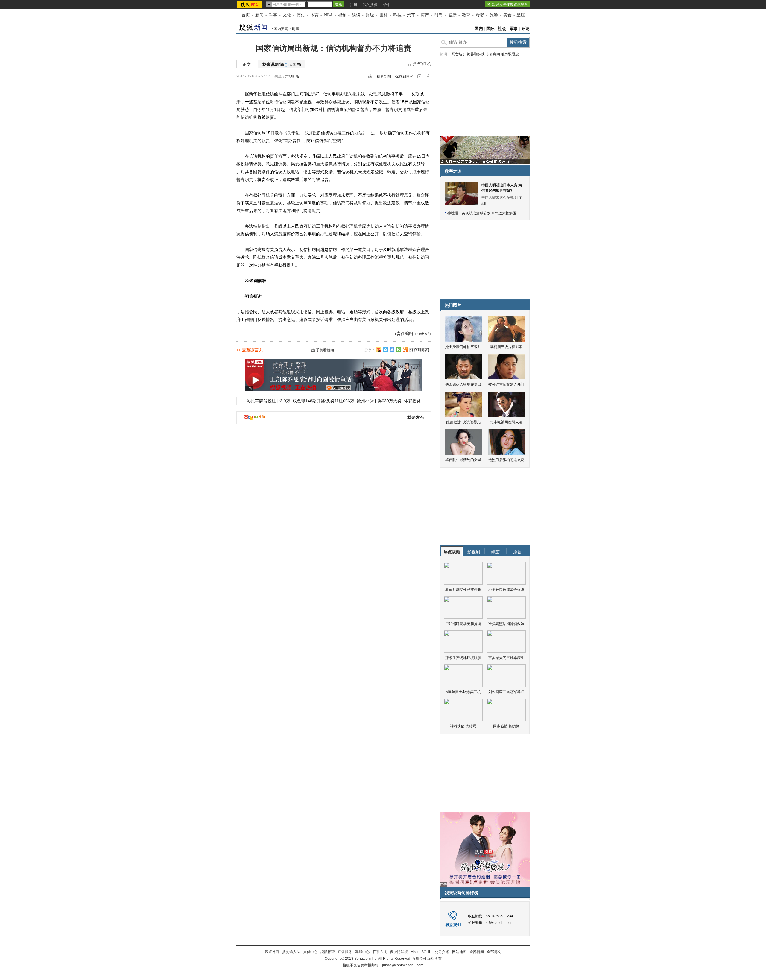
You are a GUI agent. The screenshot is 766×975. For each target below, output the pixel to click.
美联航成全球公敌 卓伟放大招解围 (489, 213)
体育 (314, 15)
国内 (479, 28)
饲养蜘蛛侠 (476, 54)
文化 (287, 15)
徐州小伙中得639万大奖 (379, 400)
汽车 (411, 15)
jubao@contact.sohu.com (402, 965)
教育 (466, 15)
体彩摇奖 (412, 400)
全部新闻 (476, 952)
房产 (425, 15)
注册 (353, 5)
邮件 (386, 5)
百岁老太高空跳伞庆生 (506, 658)
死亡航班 (459, 54)
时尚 (438, 15)
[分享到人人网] (392, 349)
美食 (507, 15)
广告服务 (345, 952)
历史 (301, 15)
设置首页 (272, 952)
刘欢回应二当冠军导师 (506, 692)
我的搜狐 (370, 5)
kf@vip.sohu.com (499, 923)
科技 (397, 15)
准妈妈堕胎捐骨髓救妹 (506, 624)
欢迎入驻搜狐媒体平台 (510, 4)
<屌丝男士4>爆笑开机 (463, 692)
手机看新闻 (382, 76)
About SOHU (421, 952)
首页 (245, 15)
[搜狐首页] (250, 4)
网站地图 (459, 952)
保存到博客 (404, 76)
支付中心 (310, 952)
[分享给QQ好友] (385, 349)
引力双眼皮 (510, 54)
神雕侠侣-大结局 (463, 726)
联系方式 (380, 952)
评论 (525, 28)
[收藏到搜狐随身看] (398, 349)
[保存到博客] (419, 350)
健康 (452, 15)
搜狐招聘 (327, 952)
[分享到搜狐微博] (378, 349)
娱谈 (356, 15)
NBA (328, 15)
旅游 (494, 15)
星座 (520, 15)
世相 (383, 15)
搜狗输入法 (291, 952)
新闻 (259, 15)
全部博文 (494, 952)
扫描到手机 (422, 64)
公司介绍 (442, 952)
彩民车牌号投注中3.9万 (268, 400)
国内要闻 (281, 29)
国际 (490, 28)
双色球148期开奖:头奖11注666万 (323, 400)
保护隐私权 (399, 952)
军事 (273, 15)
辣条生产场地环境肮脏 (463, 658)
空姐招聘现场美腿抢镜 (463, 624)
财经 (370, 15)
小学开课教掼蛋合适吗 (506, 590)
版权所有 (434, 958)
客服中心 (362, 952)
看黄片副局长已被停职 (463, 590)
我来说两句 (281, 64)
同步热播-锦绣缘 (506, 726)
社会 (502, 28)
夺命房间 (493, 54)
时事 (295, 29)
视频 (342, 15)
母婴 (480, 15)
